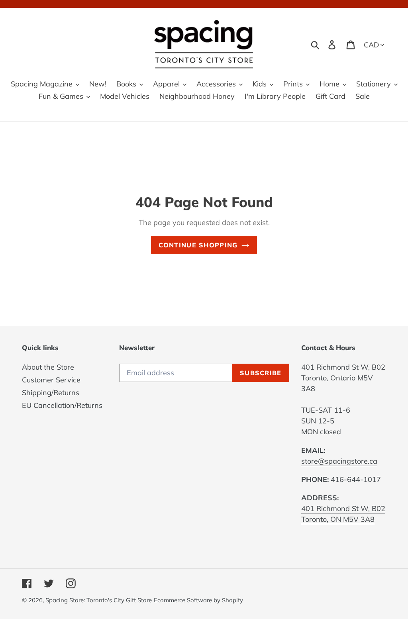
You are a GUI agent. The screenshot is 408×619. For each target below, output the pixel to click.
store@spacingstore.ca (339, 461)
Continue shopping (198, 245)
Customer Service (51, 379)
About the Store (48, 367)
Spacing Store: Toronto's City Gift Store (98, 600)
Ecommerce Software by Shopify (198, 600)
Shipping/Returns (50, 392)
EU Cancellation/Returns (62, 405)
